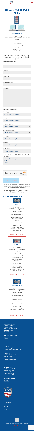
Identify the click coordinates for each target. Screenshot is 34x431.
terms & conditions (17, 168)
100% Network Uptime (9, 348)
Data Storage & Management (10, 328)
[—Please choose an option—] (16, 159)
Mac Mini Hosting (8, 327)
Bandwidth (5, 142)
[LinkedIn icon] (17, 425)
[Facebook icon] (14, 425)
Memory (5, 118)
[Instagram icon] (19, 425)
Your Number (6, 76)
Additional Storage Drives (9, 130)
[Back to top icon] (17, 420)
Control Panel (6, 136)
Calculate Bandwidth (8, 358)
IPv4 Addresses (6, 148)
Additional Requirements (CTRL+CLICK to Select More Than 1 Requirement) (17, 155)
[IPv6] (16, 164)
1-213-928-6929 (7, 402)
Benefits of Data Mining (9, 373)
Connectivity (6, 346)
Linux (5, 337)
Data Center (6, 381)
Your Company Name (8, 82)
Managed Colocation (8, 325)
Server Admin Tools (8, 371)
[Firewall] (16, 162)
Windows (6, 338)
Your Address (6, 88)
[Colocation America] (11, 2)
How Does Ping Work (8, 356)
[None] (16, 160)
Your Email (5, 70)
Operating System (7, 112)
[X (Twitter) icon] (16, 425)
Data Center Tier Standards (10, 355)
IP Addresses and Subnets (10, 359)
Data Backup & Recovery (9, 330)
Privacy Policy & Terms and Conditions (13, 349)
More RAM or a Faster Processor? (11, 368)
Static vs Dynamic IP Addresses (11, 374)
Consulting (6, 331)
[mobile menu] (32, 2)
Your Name (5, 64)
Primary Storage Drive (8, 124)
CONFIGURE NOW (17, 234)
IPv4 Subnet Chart (8, 361)
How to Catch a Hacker (9, 370)
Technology (6, 380)
